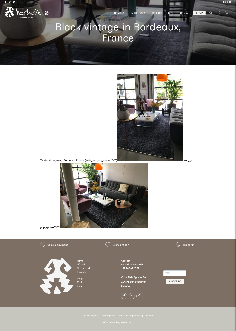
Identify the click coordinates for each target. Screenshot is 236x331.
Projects (81, 271)
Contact (125, 260)
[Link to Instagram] (10, 2)
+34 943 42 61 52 (130, 268)
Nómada (81, 264)
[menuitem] (225, 2)
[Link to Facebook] (6, 2)
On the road (83, 268)
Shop (79, 278)
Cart (79, 282)
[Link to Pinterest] (14, 2)
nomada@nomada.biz (132, 264)
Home (80, 260)
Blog (79, 285)
